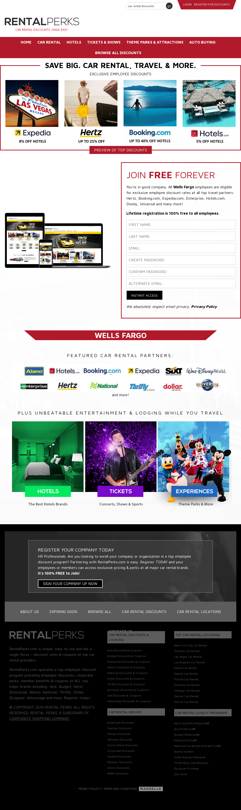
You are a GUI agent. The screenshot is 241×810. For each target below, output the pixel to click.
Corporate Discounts (121, 751)
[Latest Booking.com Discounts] (150, 112)
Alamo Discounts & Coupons (126, 667)
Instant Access (144, 295)
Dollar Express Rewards (190, 757)
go (169, 6)
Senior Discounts (118, 768)
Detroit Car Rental (186, 702)
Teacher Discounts (119, 728)
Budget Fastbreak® (186, 734)
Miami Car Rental (185, 668)
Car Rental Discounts (144, 611)
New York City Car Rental (190, 645)
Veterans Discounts (120, 739)
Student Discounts (119, 756)
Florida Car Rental (186, 679)
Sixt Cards (180, 774)
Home (26, 42)
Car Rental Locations (199, 611)
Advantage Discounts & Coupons (129, 701)
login (187, 4)
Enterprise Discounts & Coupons (128, 661)
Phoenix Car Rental (187, 685)
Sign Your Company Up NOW (70, 583)
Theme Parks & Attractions (154, 42)
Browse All (99, 611)
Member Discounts (119, 762)
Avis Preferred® (184, 729)
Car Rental (49, 42)
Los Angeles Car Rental (189, 662)
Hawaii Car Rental (186, 673)
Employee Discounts (120, 722)
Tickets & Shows (103, 42)
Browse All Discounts (118, 53)
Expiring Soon (63, 611)
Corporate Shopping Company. (39, 718)
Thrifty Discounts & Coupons (126, 684)
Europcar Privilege (186, 768)
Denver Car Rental (186, 696)
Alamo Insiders (184, 751)
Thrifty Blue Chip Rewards (191, 763)
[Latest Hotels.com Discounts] (209, 112)
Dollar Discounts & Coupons (126, 678)
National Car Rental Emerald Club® (197, 746)
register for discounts (212, 4)
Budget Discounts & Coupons (126, 656)
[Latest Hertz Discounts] (90, 112)
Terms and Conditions (120, 788)
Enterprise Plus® (185, 740)
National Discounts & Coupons (127, 673)
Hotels (74, 42)
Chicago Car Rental (187, 690)
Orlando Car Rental (187, 651)
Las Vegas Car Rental (188, 656)
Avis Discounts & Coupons (124, 650)
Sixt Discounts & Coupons (124, 695)
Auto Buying (202, 42)
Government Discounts (122, 745)
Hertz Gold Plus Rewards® (191, 723)
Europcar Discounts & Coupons (128, 690)
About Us (29, 611)
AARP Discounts (118, 773)
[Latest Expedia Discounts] (31, 112)
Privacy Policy (89, 788)
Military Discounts (119, 734)
